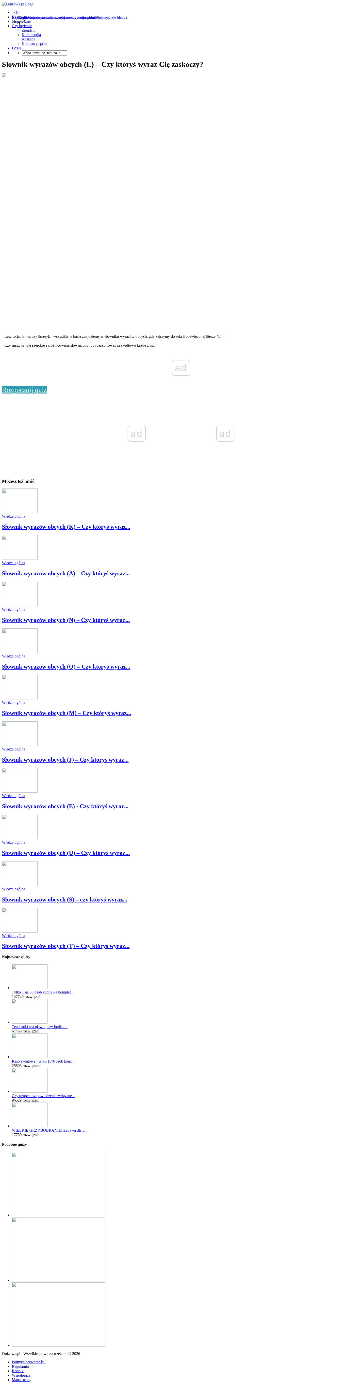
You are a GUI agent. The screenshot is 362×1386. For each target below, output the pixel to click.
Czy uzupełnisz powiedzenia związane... (43, 1096)
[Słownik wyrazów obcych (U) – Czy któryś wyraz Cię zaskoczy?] (20, 838)
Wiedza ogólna (13, 516)
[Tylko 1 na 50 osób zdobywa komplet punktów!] (30, 988)
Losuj (16, 48)
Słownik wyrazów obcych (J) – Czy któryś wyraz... (65, 759)
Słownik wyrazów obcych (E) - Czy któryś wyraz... (65, 806)
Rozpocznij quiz (24, 389)
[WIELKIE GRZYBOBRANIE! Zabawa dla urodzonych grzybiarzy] (30, 1126)
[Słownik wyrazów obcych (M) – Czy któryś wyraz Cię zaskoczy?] (20, 698)
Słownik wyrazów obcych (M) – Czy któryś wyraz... (66, 713)
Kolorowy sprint (34, 43)
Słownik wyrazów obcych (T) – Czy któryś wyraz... (66, 946)
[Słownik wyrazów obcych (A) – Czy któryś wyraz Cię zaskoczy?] (20, 558)
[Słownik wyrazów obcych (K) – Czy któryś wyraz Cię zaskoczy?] (20, 512)
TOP (15, 12)
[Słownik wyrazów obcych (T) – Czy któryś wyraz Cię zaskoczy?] (20, 931)
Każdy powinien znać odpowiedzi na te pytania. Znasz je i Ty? (61, 17)
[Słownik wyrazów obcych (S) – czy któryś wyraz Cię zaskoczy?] (20, 884)
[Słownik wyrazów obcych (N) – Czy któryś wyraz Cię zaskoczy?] (20, 605)
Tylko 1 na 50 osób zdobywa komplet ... (43, 992)
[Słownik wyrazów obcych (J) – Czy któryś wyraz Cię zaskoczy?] (20, 745)
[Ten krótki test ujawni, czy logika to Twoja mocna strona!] (30, 1022)
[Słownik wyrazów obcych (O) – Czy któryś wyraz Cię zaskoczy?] (20, 652)
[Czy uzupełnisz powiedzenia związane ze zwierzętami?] (30, 1091)
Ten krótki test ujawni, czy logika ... (39, 1027)
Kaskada (28, 39)
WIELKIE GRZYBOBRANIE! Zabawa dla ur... (50, 1130)
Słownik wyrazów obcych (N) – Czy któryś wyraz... (66, 620)
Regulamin (20, 1366)
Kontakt (18, 1371)
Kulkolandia (31, 35)
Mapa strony (21, 1380)
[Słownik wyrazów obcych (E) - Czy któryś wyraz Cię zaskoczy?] (20, 791)
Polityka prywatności (28, 1362)
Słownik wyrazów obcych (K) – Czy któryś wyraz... (66, 527)
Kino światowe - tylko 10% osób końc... (43, 1061)
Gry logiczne (22, 26)
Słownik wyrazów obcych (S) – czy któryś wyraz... (64, 899)
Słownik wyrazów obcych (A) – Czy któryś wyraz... (66, 573)
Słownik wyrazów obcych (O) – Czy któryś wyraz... (66, 666)
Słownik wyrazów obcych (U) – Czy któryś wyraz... (66, 853)
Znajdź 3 (28, 30)
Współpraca (21, 1375)
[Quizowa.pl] (17, 4)
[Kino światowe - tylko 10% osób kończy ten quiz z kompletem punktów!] (30, 1057)
